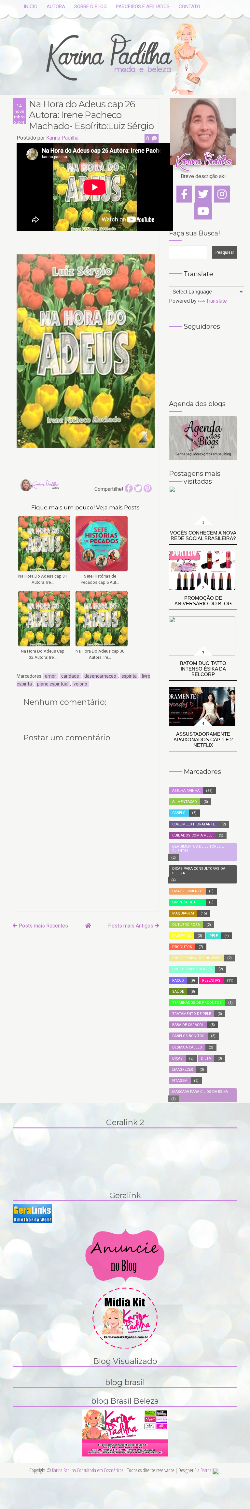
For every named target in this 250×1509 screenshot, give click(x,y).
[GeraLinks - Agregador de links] (32, 1213)
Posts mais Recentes (42, 926)
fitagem (180, 1081)
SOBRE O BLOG (90, 6)
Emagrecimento (187, 891)
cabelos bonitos (188, 1036)
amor (50, 676)
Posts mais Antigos (131, 926)
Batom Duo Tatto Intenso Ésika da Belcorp (203, 668)
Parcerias (181, 936)
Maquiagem (183, 913)
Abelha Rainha (186, 791)
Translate (216, 301)
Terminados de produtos (197, 1003)
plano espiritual (52, 684)
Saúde (178, 991)
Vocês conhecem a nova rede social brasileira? (203, 535)
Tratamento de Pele (191, 1014)
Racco (178, 980)
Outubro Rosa (186, 925)
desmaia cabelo (187, 1047)
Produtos (182, 947)
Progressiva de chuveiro (196, 958)
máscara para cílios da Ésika (200, 1092)
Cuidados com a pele (192, 835)
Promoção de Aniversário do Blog (203, 600)
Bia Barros (202, 1470)
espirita (129, 676)
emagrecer (182, 1069)
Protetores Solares (192, 969)
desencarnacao (100, 676)
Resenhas (211, 980)
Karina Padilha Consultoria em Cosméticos (88, 1470)
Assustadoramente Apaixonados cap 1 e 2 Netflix (203, 739)
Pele (213, 936)
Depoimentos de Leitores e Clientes (198, 848)
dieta (206, 1058)
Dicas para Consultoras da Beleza (198, 871)
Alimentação (184, 802)
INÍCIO (30, 6)
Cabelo (179, 813)
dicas (177, 1058)
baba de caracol (188, 1025)
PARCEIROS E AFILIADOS (143, 6)
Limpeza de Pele (187, 902)
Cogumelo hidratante (193, 824)
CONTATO (189, 6)
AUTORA (56, 6)
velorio (80, 684)
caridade (70, 676)
